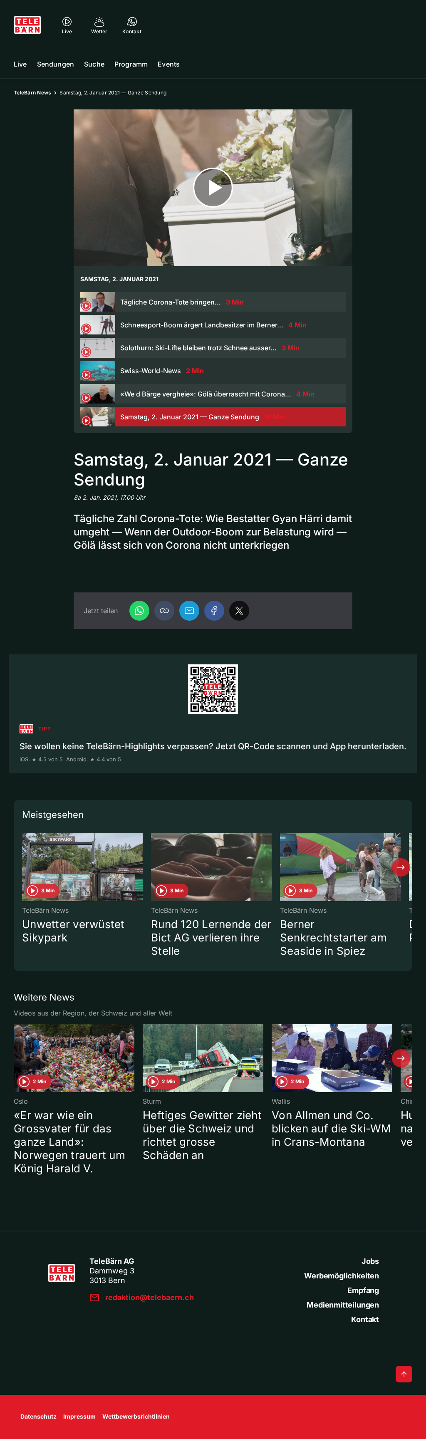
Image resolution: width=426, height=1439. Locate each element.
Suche (94, 64)
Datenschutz (38, 1416)
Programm (131, 64)
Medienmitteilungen (343, 1304)
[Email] (189, 611)
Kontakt (365, 1319)
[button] (164, 611)
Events (169, 64)
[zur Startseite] (27, 25)
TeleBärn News (32, 92)
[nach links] (25, 867)
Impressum (79, 1416)
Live (20, 64)
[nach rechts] (401, 867)
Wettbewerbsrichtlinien (136, 1416)
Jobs (370, 1261)
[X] (239, 611)
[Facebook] (214, 611)
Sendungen (55, 64)
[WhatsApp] (139, 611)
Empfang (363, 1290)
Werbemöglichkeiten (341, 1275)
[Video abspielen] (213, 187)
